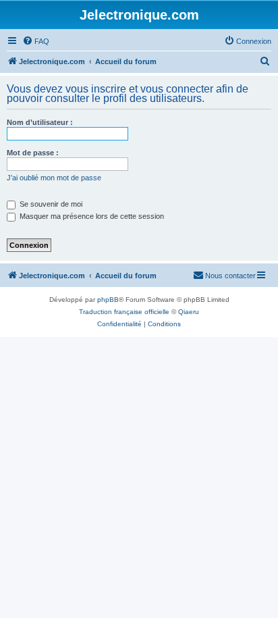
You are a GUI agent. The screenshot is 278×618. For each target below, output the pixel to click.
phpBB (108, 299)
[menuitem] (35, 41)
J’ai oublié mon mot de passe (54, 178)
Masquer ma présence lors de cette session (91, 216)
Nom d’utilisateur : (40, 122)
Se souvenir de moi (50, 204)
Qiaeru (188, 311)
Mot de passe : (33, 153)
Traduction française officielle (124, 311)
